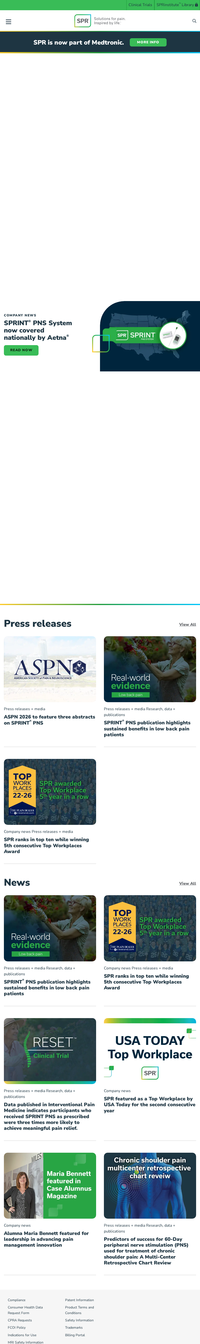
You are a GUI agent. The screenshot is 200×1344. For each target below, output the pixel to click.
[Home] (100, 20)
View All (187, 624)
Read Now (21, 350)
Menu (8, 20)
